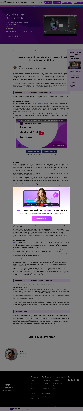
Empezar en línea (41, 218)
